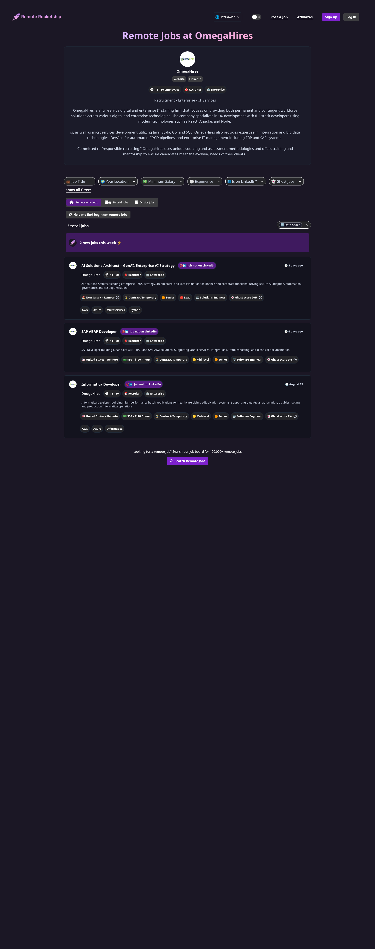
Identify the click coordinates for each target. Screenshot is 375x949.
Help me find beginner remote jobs (100, 214)
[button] (187, 288)
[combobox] (66, 181)
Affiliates (305, 17)
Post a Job (279, 17)
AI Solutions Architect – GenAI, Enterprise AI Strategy (128, 265)
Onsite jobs (147, 202)
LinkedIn (195, 79)
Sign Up (331, 17)
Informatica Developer (101, 384)
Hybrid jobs (120, 202)
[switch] (256, 17)
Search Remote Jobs (190, 461)
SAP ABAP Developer (99, 331)
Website (179, 79)
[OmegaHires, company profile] (73, 265)
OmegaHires (187, 71)
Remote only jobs (86, 202)
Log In (351, 17)
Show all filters (78, 189)
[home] (36, 16)
